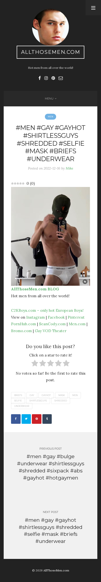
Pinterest (76, 317)
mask (61, 395)
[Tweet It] (26, 419)
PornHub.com (23, 323)
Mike (69, 168)
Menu (49, 98)
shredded (60, 400)
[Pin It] (36, 419)
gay (32, 395)
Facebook (56, 317)
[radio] (34, 364)
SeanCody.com (52, 323)
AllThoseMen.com (50, 52)
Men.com (77, 323)
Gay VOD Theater (50, 330)
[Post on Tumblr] (47, 419)
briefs (18, 395)
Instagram (35, 317)
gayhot (46, 395)
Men (50, 116)
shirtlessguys (38, 400)
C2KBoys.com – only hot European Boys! (47, 310)
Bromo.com (21, 330)
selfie (18, 400)
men (75, 395)
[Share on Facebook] (16, 419)
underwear (21, 406)
